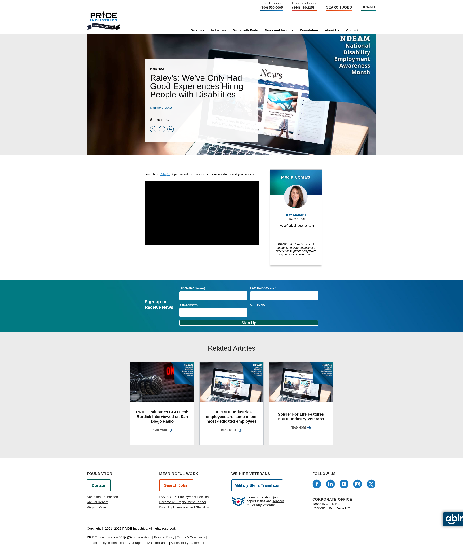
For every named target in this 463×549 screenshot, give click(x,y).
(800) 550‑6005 (271, 7)
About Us (332, 30)
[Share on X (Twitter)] (154, 131)
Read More (160, 430)
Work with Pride (245, 30)
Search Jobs (339, 7)
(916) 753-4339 (296, 218)
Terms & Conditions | (192, 537)
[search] (368, 29)
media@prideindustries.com (296, 225)
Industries (218, 30)
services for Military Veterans (265, 503)
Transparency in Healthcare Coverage (114, 543)
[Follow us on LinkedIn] (330, 484)
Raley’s (165, 174)
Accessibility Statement (187, 543)
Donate (368, 7)
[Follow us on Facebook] (316, 484)
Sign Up (248, 323)
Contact (352, 30)
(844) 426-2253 (303, 7)
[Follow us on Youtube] (344, 484)
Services (197, 30)
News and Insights (279, 30)
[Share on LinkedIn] (171, 131)
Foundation (309, 30)
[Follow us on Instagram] (357, 484)
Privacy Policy (164, 537)
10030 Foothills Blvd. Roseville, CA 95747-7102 (331, 506)
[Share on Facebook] (163, 131)
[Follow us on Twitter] (371, 484)
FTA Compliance (156, 543)
